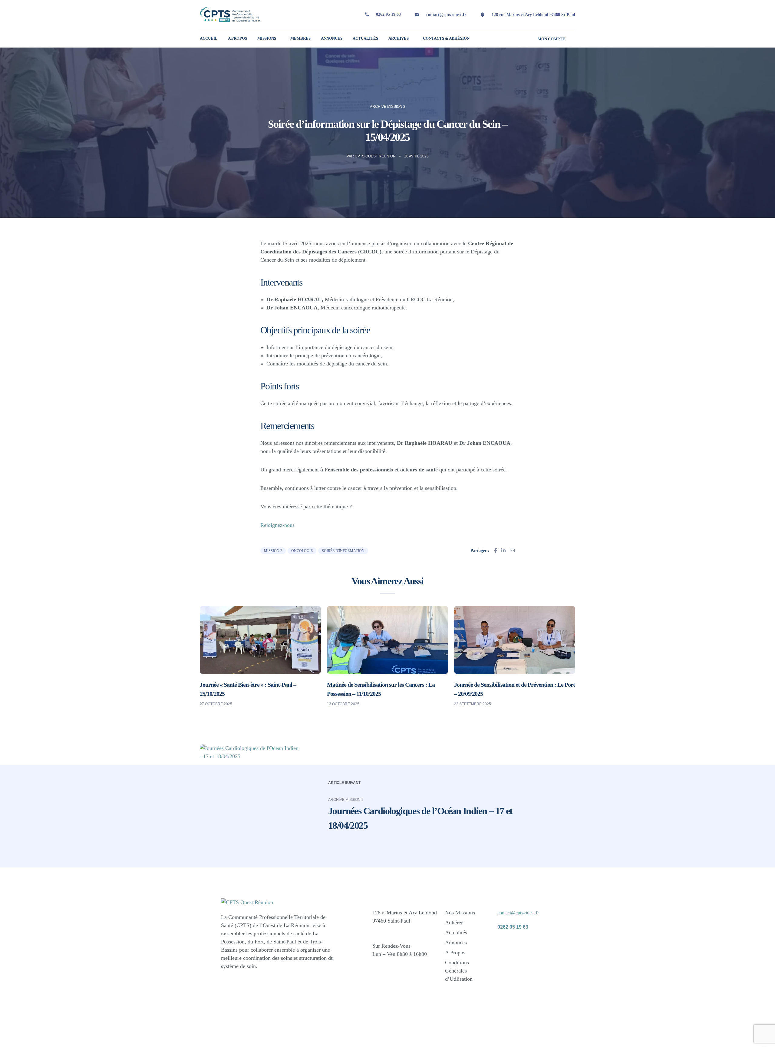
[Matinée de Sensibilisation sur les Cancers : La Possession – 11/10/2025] (387, 639)
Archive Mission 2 (387, 106)
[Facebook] (505, 944)
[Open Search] (572, 38)
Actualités (365, 38)
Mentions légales (472, 1032)
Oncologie (302, 551)
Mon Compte (551, 39)
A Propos (237, 38)
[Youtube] (505, 962)
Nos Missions (460, 913)
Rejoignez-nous (277, 525)
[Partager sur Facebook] (495, 550)
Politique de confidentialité (521, 1032)
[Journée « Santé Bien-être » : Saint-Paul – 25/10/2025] (260, 639)
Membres (300, 38)
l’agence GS (304, 1035)
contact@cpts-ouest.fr (446, 14)
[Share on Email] (512, 550)
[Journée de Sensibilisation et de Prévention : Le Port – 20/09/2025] (514, 639)
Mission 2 (273, 551)
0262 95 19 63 (388, 14)
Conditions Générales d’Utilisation (459, 970)
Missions (266, 38)
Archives (398, 38)
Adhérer (454, 923)
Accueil (209, 38)
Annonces (331, 38)
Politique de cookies (536, 1037)
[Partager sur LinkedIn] (503, 550)
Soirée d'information (343, 551)
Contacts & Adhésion (446, 38)
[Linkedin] (526, 944)
